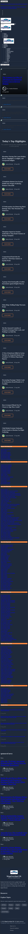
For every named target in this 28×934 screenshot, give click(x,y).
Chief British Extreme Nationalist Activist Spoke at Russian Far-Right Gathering (13, 430)
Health (8, 50)
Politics (8, 56)
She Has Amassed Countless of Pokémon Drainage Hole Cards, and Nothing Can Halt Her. (13, 330)
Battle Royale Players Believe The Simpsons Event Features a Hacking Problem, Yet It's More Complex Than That (13, 717)
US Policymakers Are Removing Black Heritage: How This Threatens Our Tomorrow (14, 208)
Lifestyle (9, 52)
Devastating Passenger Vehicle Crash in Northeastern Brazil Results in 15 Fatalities (13, 382)
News (8, 54)
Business (6, 36)
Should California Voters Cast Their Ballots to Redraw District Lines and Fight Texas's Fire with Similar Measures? (13, 114)
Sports (8, 58)
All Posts (6, 35)
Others (8, 55)
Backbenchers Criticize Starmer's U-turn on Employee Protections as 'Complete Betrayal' (13, 7)
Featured (6, 46)
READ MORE (7, 168)
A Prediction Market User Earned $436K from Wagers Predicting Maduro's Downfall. (12, 183)
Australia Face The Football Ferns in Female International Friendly (13, 736)
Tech (8, 59)
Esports (5, 37)
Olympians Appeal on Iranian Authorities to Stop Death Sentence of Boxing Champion (13, 233)
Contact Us (6, 62)
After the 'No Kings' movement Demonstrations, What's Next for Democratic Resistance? (13, 763)
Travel (8, 60)
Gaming (8, 48)
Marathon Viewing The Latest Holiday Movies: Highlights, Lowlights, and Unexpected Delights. (14, 158)
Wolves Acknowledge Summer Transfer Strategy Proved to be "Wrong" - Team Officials (12, 818)
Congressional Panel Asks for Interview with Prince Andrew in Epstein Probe (12, 258)
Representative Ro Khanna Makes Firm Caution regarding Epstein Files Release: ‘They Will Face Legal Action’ (14, 723)
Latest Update (4, 1)
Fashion (5, 44)
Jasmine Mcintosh (13, 88)
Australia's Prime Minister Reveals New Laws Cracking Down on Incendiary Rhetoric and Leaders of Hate (12, 743)
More (5, 47)
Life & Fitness (10, 51)
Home (5, 33)
